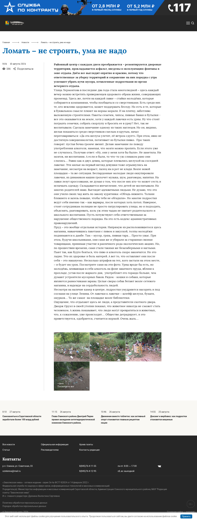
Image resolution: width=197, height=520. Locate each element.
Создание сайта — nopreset (181, 512)
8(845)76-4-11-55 (87, 466)
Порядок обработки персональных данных (24, 506)
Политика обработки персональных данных (24, 503)
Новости (25, 42)
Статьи (6, 450)
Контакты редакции (89, 450)
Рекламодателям (49, 450)
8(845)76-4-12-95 (87, 471)
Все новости (8, 444)
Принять (186, 516)
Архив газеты (86, 444)
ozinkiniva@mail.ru (11, 471)
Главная (6, 42)
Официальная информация (54, 444)
